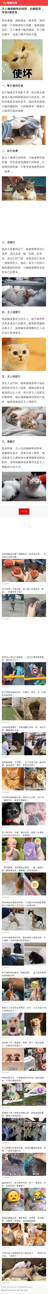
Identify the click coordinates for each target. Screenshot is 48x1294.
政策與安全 (12, 1290)
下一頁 (24, 512)
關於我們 (4, 1290)
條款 (18, 1290)
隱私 (22, 1290)
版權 (25, 1290)
